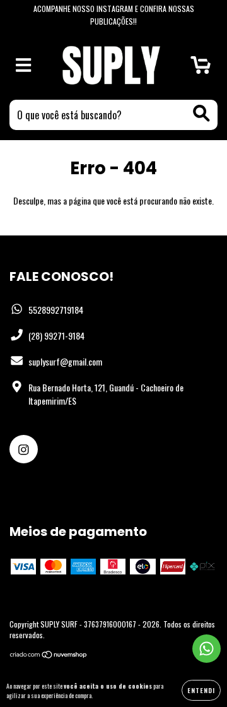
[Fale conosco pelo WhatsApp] (206, 648)
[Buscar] (201, 113)
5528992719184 (55, 309)
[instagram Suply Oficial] (23, 449)
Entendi (201, 690)
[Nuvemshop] (48, 655)
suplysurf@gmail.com (65, 361)
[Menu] (23, 65)
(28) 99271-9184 (56, 335)
